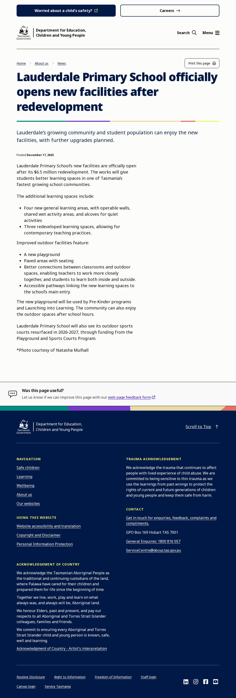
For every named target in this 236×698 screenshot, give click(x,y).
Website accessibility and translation (49, 526)
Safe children (28, 467)
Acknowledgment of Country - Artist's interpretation (62, 648)
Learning (24, 476)
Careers (167, 10)
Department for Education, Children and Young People (61, 33)
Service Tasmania (58, 686)
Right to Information (70, 677)
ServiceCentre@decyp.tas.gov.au (153, 550)
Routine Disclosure (31, 677)
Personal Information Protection (45, 544)
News (61, 63)
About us (41, 63)
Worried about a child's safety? (63, 10)
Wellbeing (25, 485)
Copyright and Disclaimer (39, 535)
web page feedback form (129, 397)
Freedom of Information (113, 677)
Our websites (28, 503)
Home (21, 63)
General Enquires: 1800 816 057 (153, 541)
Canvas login (26, 686)
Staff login (148, 677)
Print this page (199, 63)
